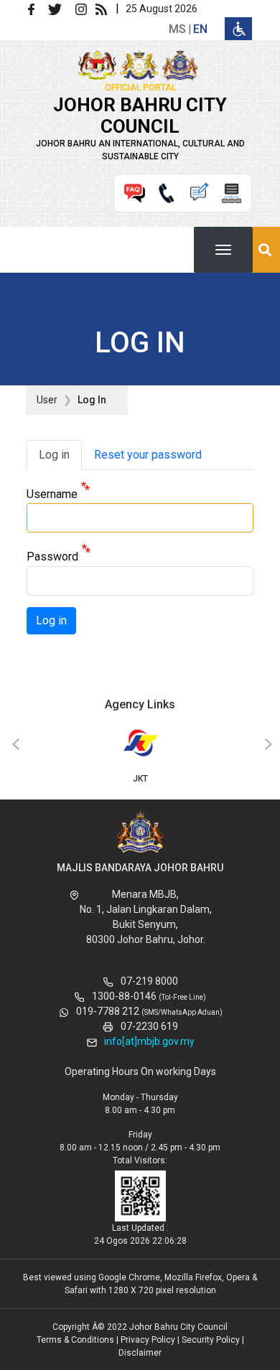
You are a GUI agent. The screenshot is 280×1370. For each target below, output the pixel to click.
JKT (140, 779)
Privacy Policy (148, 1340)
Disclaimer (140, 1353)
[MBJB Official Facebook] (36, 8)
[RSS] (104, 8)
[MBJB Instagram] (84, 8)
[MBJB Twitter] (60, 8)
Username (52, 494)
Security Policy (211, 1340)
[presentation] (13, 744)
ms (177, 29)
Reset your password (148, 454)
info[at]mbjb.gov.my (149, 1041)
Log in (54, 454)
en (200, 29)
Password (52, 557)
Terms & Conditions (75, 1340)
